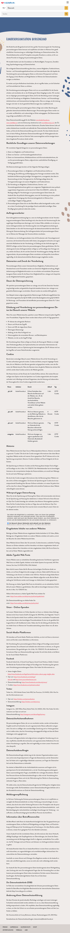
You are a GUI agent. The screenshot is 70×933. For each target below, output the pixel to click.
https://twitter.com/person (22, 699)
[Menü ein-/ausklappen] (68, 2)
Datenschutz (25, 927)
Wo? (4, 8)
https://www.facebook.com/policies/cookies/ (26, 685)
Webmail (19, 930)
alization (32, 699)
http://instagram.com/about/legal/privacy (32, 714)
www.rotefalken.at (11, 123)
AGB (26, 930)
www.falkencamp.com (47, 123)
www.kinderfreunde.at (42, 120)
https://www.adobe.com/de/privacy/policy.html (24, 603)
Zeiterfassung (8, 930)
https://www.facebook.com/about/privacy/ (34, 682)
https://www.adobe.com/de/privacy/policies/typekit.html (27, 596)
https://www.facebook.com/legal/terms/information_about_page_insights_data (31, 674)
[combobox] (37, 8)
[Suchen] (66, 14)
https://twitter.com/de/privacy (31, 702)
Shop (35, 927)
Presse (5, 927)
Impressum (14, 927)
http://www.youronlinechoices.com (25, 679)
